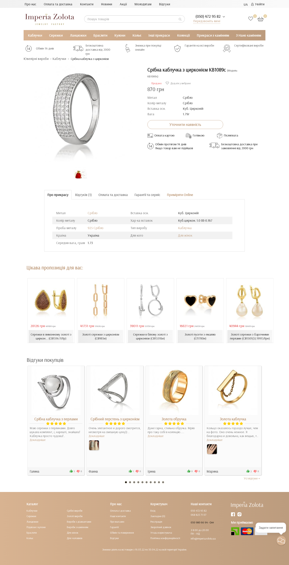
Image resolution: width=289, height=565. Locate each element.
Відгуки (164, 4)
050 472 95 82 (199, 510)
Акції (123, 4)
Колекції (183, 35)
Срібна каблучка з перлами (56, 419)
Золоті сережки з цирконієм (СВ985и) (100, 336)
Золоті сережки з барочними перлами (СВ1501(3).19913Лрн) (250, 336)
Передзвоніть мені (206, 21)
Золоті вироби (75, 516)
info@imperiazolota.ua (203, 538)
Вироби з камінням (77, 527)
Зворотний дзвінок (160, 527)
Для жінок (185, 235)
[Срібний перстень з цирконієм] (94, 445)
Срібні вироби (74, 510)
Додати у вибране (180, 83)
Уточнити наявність (185, 124)
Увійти (259, 4)
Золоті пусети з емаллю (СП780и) (200, 336)
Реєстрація (156, 521)
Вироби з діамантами (79, 521)
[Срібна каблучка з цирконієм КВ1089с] (83, 112)
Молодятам (142, 4)
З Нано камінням (248, 35)
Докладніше (38, 440)
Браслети (100, 35)
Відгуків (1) (83, 194)
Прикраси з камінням (213, 35)
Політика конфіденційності (165, 538)
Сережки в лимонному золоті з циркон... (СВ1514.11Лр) (51, 336)
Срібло (93, 213)
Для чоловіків (74, 538)
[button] (281, 540)
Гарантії (114, 527)
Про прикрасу (57, 194)
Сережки (56, 35)
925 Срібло (95, 228)
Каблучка (185, 228)
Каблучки (35, 35)
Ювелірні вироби (36, 59)
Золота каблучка (233, 419)
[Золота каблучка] (212, 449)
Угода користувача (161, 532)
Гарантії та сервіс (147, 194)
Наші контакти (118, 516)
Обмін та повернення (122, 532)
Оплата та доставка (58, 4)
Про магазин (117, 521)
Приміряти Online (180, 194)
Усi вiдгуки (251, 478)
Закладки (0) (157, 516)
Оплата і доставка (120, 510)
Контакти (86, 4)
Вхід (153, 510)
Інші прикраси (159, 35)
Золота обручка (174, 419)
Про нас (30, 4)
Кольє (137, 35)
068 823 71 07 (198, 515)
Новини (106, 4)
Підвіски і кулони (36, 527)
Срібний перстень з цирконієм (115, 419)
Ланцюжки (78, 35)
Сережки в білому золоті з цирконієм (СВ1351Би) (150, 336)
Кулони (119, 35)
